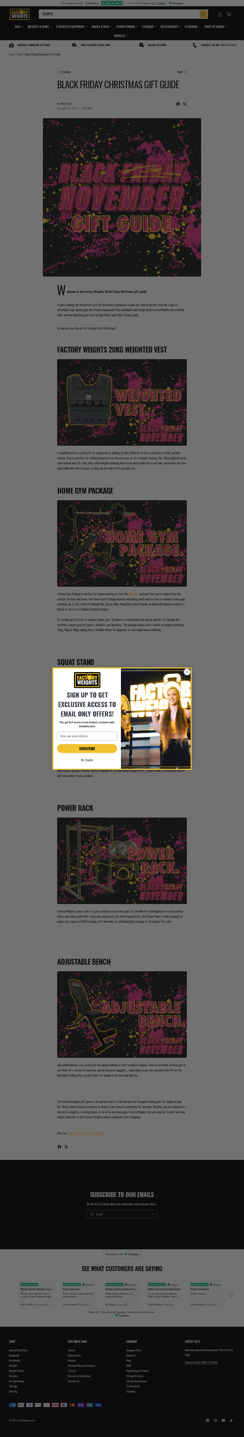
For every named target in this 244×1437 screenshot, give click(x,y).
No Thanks (87, 760)
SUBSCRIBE (87, 748)
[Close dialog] (187, 672)
